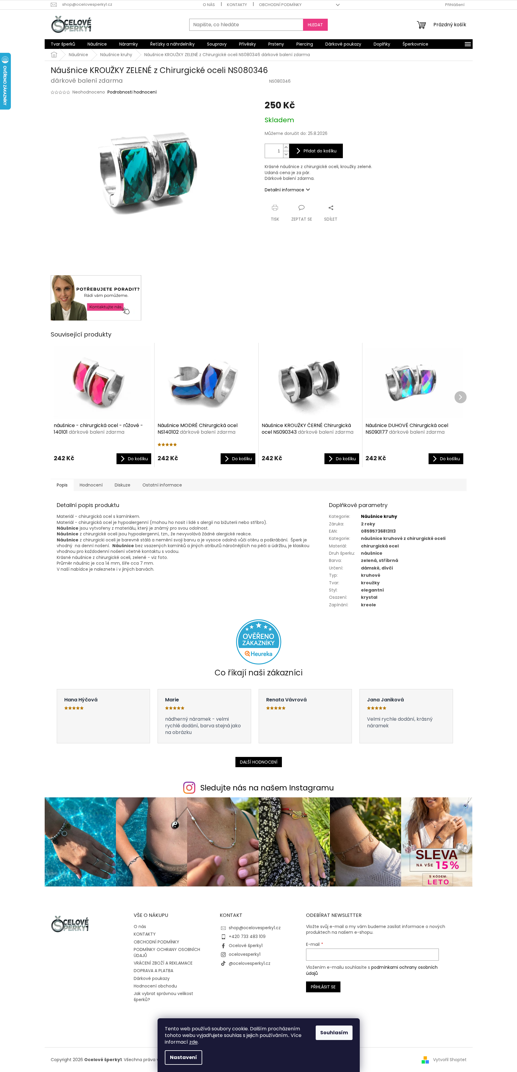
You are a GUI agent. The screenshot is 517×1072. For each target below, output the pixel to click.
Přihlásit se (323, 987)
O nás (209, 5)
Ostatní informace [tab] (162, 485)
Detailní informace (284, 190)
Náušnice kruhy (379, 516)
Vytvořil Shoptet (450, 1060)
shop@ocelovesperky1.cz (255, 928)
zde (193, 1041)
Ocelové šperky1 (246, 946)
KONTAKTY (237, 5)
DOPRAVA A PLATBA (153, 971)
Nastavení (183, 1057)
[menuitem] (63, 44)
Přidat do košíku (320, 151)
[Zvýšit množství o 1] (286, 147)
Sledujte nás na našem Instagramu (267, 788)
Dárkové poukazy (152, 978)
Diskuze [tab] (122, 485)
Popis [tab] (62, 485)
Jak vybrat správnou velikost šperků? (163, 996)
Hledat (315, 25)
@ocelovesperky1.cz (249, 963)
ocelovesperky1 (244, 954)
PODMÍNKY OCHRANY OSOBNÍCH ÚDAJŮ (167, 952)
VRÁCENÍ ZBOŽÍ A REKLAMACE (163, 963)
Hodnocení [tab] (91, 485)
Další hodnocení (258, 762)
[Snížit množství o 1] (286, 154)
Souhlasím (334, 1032)
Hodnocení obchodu (155, 986)
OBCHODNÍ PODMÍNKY (280, 5)
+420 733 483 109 (247, 936)
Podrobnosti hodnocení (132, 92)
